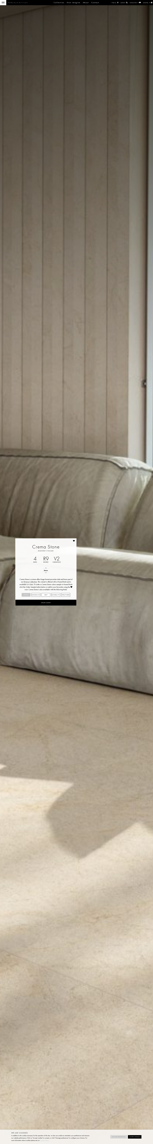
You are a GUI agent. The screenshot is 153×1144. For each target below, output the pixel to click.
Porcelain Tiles (17, 2)
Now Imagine (73, 3)
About (86, 3)
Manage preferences (118, 1137)
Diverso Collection (30, 582)
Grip (45, 594)
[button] (73, 541)
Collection (59, 3)
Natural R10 (36, 594)
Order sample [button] (46, 602)
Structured (66, 594)
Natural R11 (56, 594)
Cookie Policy (44, 1140)
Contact (95, 3)
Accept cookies (135, 1137)
